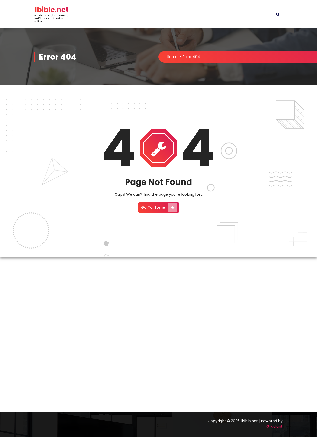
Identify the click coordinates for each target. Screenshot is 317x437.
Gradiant (274, 426)
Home (172, 56)
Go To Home (153, 207)
